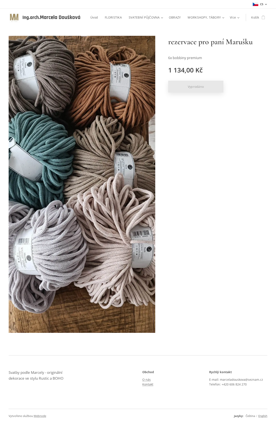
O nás (146, 379)
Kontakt (147, 384)
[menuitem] (95, 17)
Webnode (40, 416)
